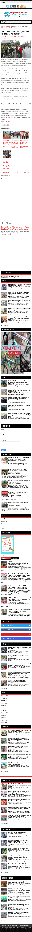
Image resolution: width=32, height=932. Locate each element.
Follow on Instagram (9, 638)
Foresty (3, 698)
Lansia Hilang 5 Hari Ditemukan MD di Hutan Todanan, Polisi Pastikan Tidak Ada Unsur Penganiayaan (19, 318)
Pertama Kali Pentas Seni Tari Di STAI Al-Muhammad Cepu (7, 143)
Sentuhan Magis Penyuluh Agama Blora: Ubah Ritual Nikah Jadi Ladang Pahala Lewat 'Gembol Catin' (19, 649)
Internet (3, 700)
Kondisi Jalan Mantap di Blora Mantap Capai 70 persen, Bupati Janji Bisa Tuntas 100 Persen (19, 809)
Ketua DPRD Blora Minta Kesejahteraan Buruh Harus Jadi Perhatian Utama (18, 881)
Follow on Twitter (8, 625)
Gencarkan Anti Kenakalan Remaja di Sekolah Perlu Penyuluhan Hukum (18, 503)
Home (3, 26)
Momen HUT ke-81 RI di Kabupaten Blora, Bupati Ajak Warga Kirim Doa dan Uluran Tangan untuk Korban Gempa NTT (19, 575)
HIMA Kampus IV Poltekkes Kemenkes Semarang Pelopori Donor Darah (24, 144)
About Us (3, 518)
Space (2, 717)
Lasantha (24, 927)
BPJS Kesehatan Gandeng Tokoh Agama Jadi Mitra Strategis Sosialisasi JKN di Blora (19, 309)
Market (2, 703)
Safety (2, 715)
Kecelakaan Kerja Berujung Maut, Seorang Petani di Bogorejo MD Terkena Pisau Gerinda (19, 673)
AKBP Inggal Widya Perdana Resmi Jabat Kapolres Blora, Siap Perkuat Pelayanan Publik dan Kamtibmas (19, 599)
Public (2, 710)
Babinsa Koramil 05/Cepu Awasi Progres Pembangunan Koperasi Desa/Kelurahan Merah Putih (18, 906)
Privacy (2, 523)
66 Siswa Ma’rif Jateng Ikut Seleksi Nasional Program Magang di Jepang (19, 731)
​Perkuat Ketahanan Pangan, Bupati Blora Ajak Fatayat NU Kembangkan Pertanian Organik (19, 755)
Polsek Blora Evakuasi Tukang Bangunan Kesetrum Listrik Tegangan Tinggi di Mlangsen (18, 857)
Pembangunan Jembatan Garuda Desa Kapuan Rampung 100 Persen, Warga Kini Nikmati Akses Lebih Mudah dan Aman (18, 740)
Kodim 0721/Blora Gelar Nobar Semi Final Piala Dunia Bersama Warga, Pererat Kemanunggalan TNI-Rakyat (18, 398)
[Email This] (2, 125)
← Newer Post (5, 172)
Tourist (2, 720)
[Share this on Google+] (9, 121)
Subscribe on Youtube (9, 634)
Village (2, 722)
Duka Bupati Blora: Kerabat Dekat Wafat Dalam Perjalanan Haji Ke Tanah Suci (19, 285)
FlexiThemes (9, 927)
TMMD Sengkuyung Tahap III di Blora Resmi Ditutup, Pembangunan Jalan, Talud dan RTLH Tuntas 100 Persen (18, 587)
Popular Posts (5, 558)
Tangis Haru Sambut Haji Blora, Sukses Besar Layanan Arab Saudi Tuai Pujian (19, 816)
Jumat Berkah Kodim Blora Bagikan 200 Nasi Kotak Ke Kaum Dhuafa (15, 32)
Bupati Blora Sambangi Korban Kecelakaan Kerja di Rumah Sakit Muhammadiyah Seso (17, 471)
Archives (15, 558)
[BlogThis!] (4, 125)
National (3, 705)
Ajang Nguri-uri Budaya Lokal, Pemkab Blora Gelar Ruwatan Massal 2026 (19, 800)
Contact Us (4, 521)
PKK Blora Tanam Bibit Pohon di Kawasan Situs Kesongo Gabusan (18, 763)
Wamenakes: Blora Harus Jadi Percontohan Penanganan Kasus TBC (19, 301)
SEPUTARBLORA (15, 925)
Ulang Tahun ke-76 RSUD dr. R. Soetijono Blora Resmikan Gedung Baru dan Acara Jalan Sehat (18, 294)
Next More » (4, 325)
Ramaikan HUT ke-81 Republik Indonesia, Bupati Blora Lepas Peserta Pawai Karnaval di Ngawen (15, 228)
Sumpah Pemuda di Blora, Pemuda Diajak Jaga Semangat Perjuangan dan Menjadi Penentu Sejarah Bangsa (19, 459)
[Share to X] (6, 125)
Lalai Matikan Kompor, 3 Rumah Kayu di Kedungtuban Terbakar (18, 841)
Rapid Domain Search (21, 928)
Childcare (3, 695)
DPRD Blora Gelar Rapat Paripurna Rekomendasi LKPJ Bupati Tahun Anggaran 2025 (19, 890)
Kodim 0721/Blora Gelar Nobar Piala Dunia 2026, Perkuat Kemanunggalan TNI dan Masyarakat (18, 382)
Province (3, 708)
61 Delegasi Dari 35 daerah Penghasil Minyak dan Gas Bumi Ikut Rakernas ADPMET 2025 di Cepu (18, 492)
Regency (3, 712)
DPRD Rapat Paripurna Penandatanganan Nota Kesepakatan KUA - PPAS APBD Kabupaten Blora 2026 (19, 563)
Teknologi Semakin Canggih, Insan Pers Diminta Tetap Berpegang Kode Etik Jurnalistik (18, 682)
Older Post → (27, 172)
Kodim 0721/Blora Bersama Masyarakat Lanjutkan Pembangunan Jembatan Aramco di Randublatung (19, 657)
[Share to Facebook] (8, 125)
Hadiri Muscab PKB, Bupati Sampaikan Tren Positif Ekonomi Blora (19, 897)
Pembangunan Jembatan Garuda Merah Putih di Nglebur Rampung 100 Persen (19, 664)
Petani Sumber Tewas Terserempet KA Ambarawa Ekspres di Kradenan (18, 849)
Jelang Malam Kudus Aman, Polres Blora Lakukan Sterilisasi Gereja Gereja (15, 144)
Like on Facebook (7, 629)
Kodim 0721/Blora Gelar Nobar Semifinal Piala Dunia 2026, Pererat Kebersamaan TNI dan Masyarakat (19, 390)
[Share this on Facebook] (5, 121)
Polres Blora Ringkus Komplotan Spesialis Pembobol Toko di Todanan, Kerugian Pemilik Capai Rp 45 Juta (19, 865)
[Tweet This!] (7, 121)
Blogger (28, 925)
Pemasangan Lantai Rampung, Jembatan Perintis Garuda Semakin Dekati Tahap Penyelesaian (18, 748)
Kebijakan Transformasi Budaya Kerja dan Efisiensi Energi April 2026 (18, 913)
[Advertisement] (16, 254)
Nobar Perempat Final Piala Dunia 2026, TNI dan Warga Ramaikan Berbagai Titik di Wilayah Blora (19, 415)
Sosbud (8, 26)
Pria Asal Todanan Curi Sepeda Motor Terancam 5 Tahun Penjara (17, 833)
